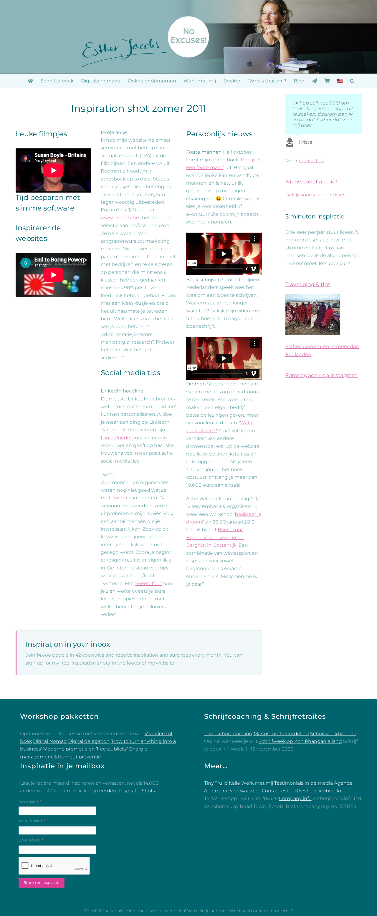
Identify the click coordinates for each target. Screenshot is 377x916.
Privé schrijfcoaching (228, 733)
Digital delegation (89, 741)
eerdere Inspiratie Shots (127, 791)
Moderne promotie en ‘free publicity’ (85, 749)
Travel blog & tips (307, 284)
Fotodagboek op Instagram (321, 375)
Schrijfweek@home (333, 733)
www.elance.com (121, 218)
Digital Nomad (50, 741)
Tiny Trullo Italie (222, 783)
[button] (352, 81)
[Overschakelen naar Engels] (340, 81)
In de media (319, 783)
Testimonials (288, 783)
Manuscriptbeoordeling (281, 733)
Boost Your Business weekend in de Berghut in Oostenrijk (215, 537)
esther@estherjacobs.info (311, 791)
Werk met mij (257, 783)
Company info (295, 798)
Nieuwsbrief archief (311, 181)
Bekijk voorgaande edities (315, 195)
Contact (271, 791)
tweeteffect (148, 583)
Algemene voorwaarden (232, 791)
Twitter (120, 498)
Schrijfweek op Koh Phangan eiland (300, 741)
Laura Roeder (116, 437)
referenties (311, 160)
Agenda (343, 783)
